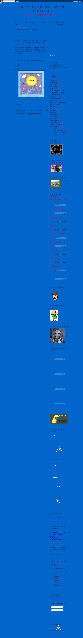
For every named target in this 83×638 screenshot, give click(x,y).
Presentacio (53, 118)
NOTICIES (53, 112)
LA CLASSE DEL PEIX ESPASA (41, 9)
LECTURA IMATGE (55, 98)
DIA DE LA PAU (54, 86)
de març (56, 580)
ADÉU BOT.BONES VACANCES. (58, 67)
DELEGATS (53, 85)
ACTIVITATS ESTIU (55, 65)
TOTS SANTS (54, 126)
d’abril (55, 578)
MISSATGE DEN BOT (56, 104)
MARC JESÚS (54, 100)
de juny (56, 574)
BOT (51, 73)
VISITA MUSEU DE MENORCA (58, 132)
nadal (51, 108)
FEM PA (52, 96)
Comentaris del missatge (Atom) (32, 113)
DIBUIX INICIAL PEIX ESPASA (58, 90)
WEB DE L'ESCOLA (55, 134)
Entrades (55, 606)
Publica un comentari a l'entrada (24, 107)
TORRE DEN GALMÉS (56, 124)
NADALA (52, 110)
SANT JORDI (53, 122)
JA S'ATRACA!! (57, 571)
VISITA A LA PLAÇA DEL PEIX (58, 130)
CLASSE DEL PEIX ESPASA (57, 520)
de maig (56, 576)
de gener (56, 585)
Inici (31, 110)
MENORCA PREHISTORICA (57, 102)
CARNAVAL (53, 77)
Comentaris (55, 609)
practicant (53, 116)
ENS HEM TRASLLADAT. (59, 568)
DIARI (51, 88)
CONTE (52, 80)
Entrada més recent (20, 110)
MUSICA (52, 106)
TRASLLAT (53, 128)
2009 (53, 588)
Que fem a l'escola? (55, 120)
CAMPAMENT (54, 75)
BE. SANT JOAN (54, 71)
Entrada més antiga (42, 110)
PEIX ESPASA (54, 114)
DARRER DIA (53, 82)
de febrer (56, 583)
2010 (53, 564)
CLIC (51, 79)
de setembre (57, 566)
